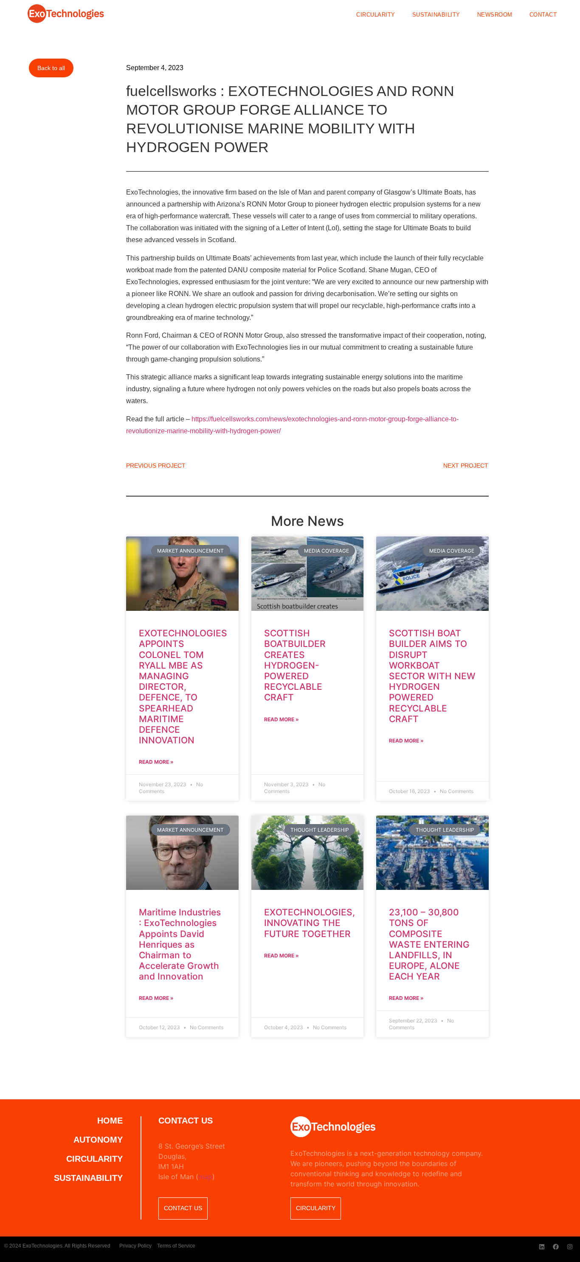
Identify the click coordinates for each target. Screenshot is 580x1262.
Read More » (156, 762)
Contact (543, 15)
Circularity (375, 15)
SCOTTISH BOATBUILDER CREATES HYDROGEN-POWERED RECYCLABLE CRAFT (295, 665)
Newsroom (494, 15)
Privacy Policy (135, 1246)
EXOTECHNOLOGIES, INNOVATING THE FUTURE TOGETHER (309, 923)
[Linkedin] (542, 1247)
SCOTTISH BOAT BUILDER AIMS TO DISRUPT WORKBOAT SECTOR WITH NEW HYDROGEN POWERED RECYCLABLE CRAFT (432, 676)
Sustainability (436, 15)
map (205, 1176)
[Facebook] (556, 1247)
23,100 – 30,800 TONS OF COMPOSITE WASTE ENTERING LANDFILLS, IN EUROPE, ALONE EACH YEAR (429, 944)
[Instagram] (570, 1247)
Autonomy (98, 1139)
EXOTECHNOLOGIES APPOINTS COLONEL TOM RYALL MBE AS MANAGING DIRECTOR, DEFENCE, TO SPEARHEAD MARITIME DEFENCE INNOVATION (183, 686)
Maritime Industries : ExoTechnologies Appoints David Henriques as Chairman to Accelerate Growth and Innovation (180, 944)
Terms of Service (176, 1246)
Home (110, 1120)
